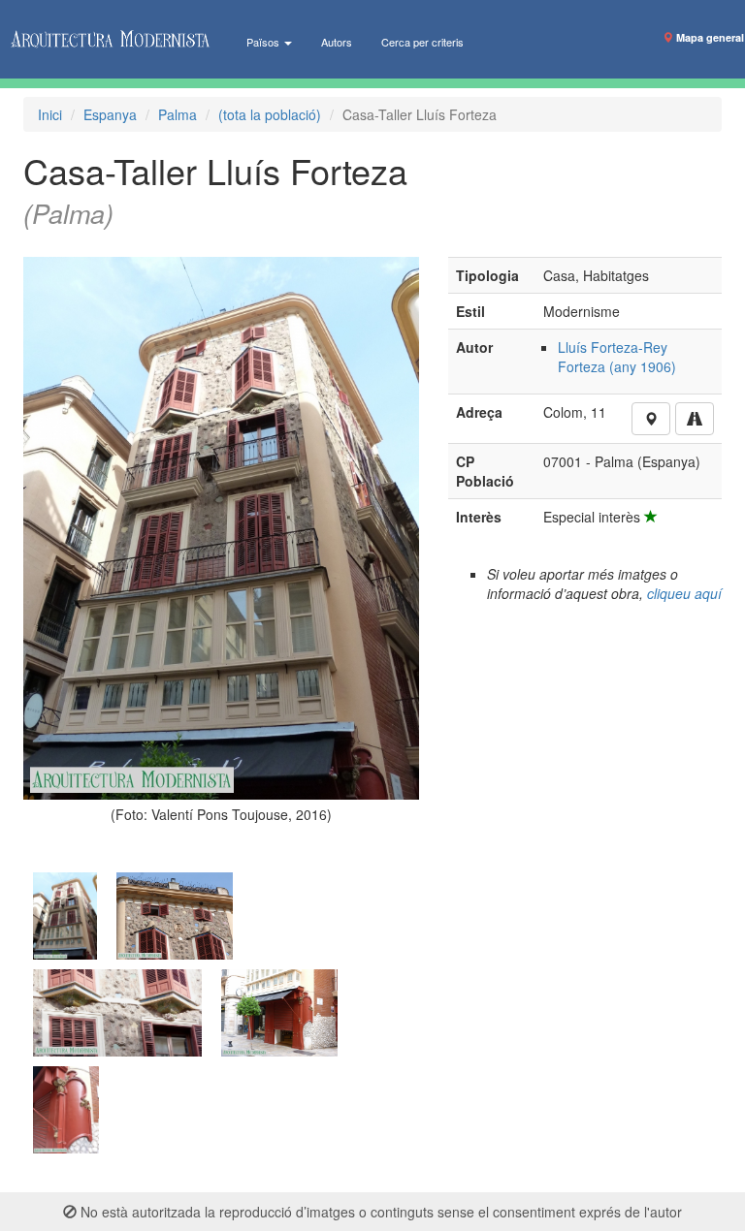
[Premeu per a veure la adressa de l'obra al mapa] (651, 418)
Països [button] (264, 41)
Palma (177, 114)
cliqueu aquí (684, 593)
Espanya (110, 114)
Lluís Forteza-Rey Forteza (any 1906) (617, 356)
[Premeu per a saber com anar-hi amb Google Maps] (694, 418)
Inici (50, 114)
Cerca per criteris (422, 41)
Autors (336, 41)
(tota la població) (269, 114)
